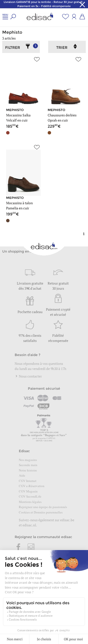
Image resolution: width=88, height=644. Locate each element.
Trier (61, 47)
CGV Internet (27, 481)
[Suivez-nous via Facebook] (18, 547)
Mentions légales (30, 502)
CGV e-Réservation (31, 486)
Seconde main (28, 465)
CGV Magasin (28, 491)
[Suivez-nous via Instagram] (31, 547)
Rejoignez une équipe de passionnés (43, 507)
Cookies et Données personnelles (41, 512)
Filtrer (20, 47)
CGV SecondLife (30, 496)
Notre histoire (28, 470)
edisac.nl (29, 525)
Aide (22, 475)
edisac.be (67, 520)
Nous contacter (30, 376)
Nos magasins (28, 460)
